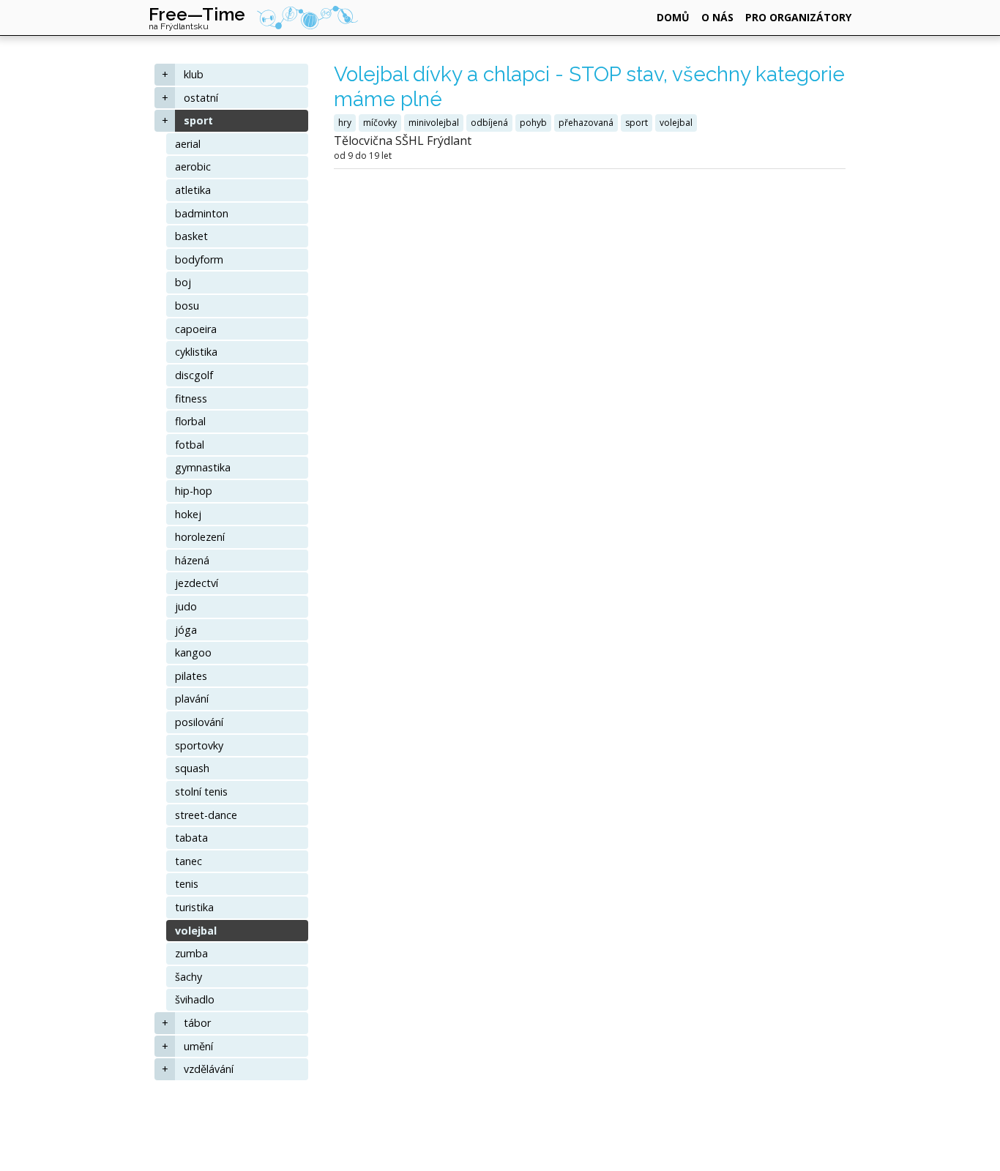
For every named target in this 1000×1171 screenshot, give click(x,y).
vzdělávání (209, 1069)
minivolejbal (433, 122)
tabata (191, 838)
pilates (191, 676)
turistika (194, 907)
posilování (199, 722)
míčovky (380, 122)
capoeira (196, 329)
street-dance (206, 815)
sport (198, 120)
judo (186, 606)
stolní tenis (201, 791)
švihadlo (194, 999)
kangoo (193, 652)
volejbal (196, 931)
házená (192, 560)
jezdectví (196, 583)
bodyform (199, 259)
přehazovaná (586, 122)
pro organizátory (798, 17)
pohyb (533, 122)
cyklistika (196, 352)
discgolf (194, 375)
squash (192, 768)
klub (194, 74)
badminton (201, 213)
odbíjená (489, 122)
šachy (188, 977)
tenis (186, 884)
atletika (193, 190)
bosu (187, 306)
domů (673, 17)
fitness (191, 398)
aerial (188, 144)
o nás (717, 17)
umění (198, 1046)
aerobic (193, 166)
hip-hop (193, 491)
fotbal (189, 445)
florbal (190, 421)
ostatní (201, 98)
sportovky (199, 745)
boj (183, 282)
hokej (188, 514)
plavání (192, 699)
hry (344, 122)
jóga (186, 630)
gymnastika (203, 467)
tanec (188, 861)
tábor (197, 1023)
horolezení (200, 537)
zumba (191, 953)
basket (191, 236)
